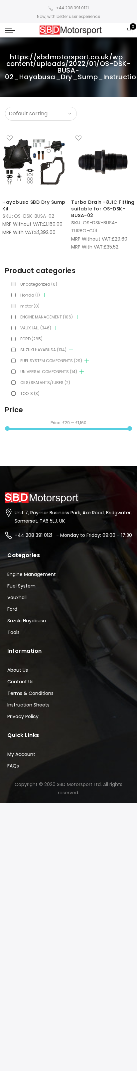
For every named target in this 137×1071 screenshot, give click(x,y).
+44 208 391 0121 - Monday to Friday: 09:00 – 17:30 (73, 535)
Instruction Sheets (28, 705)
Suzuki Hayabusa (26, 620)
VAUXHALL (35, 328)
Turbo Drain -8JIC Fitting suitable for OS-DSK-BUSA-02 (103, 209)
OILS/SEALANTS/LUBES (45, 382)
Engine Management (31, 574)
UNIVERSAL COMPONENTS (48, 371)
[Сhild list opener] (44, 295)
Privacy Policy (23, 716)
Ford (12, 609)
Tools (13, 632)
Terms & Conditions (30, 693)
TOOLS (30, 393)
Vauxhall (17, 597)
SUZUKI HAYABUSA (43, 350)
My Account (21, 754)
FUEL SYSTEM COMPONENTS (51, 361)
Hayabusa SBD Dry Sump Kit (34, 205)
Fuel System (21, 586)
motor (30, 306)
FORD (31, 339)
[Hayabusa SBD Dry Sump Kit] (34, 162)
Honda (30, 295)
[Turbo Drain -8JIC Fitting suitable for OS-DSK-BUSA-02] (103, 162)
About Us (17, 670)
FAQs (13, 765)
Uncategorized (38, 284)
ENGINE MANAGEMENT (46, 317)
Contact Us (20, 681)
